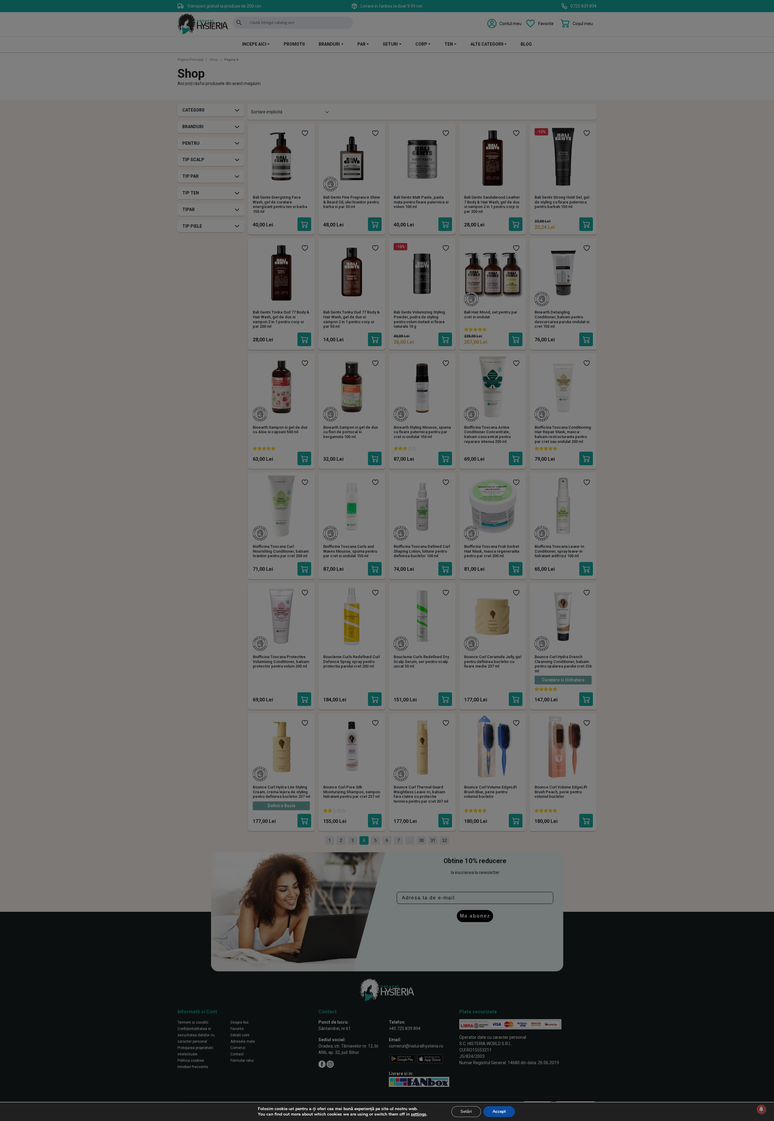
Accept (499, 1111)
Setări (466, 1111)
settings (418, 1114)
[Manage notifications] (761, 1109)
